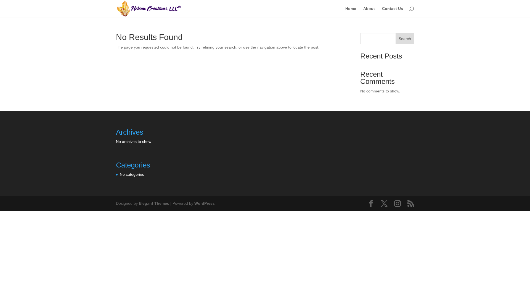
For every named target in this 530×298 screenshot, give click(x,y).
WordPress (204, 203)
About (369, 9)
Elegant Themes (154, 203)
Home (350, 9)
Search (405, 38)
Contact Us (392, 9)
